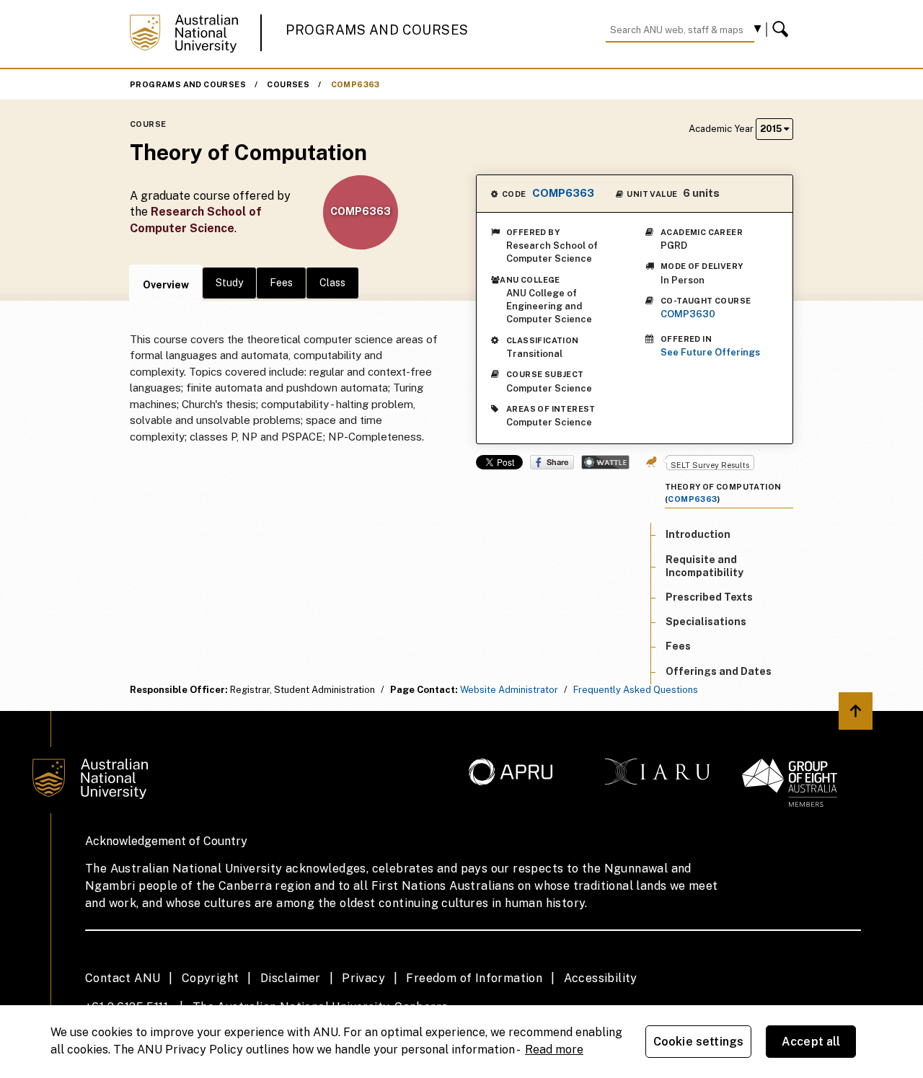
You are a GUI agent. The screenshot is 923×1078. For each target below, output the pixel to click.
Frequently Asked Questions (635, 689)
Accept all (811, 1041)
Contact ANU (122, 978)
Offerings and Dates (719, 670)
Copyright (210, 978)
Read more (554, 1049)
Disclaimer (290, 978)
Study (229, 282)
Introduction (698, 534)
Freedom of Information (474, 978)
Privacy (363, 978)
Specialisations (706, 621)
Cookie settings (698, 1041)
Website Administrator (509, 689)
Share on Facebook (552, 462)
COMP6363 (355, 84)
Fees (281, 282)
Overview (166, 285)
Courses (288, 84)
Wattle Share (605, 462)
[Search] (782, 29)
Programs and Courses (377, 29)
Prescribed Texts (709, 596)
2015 (772, 128)
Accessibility (600, 978)
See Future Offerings (710, 352)
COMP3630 (688, 314)
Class (332, 282)
